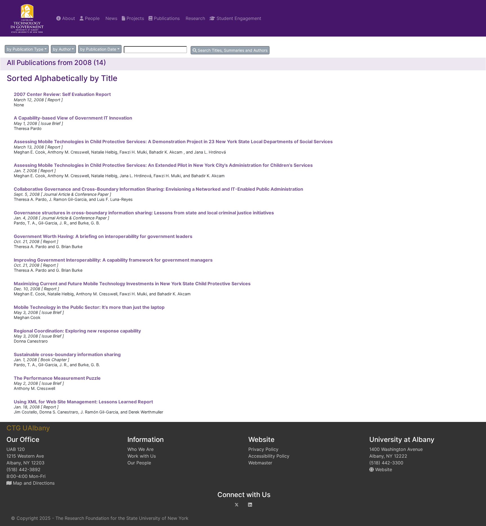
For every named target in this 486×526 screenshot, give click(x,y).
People (92, 18)
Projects (134, 18)
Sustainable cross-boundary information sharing (67, 354)
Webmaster (260, 463)
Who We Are (140, 449)
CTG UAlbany (28, 428)
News (110, 18)
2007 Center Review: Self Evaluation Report (62, 94)
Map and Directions (33, 483)
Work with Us (141, 456)
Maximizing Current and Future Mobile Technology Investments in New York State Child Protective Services (132, 283)
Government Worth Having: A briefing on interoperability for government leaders (103, 236)
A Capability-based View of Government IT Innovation (73, 118)
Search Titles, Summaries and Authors (232, 50)
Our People (139, 463)
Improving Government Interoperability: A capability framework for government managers (113, 260)
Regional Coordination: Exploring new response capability (77, 331)
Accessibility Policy (268, 456)
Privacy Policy (263, 449)
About (68, 18)
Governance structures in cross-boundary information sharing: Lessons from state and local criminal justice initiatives (144, 212)
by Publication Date (98, 49)
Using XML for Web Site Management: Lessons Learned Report (83, 401)
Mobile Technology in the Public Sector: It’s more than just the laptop (89, 307)
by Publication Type (25, 49)
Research (194, 18)
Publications (166, 18)
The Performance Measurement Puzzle (57, 378)
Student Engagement (238, 18)
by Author (62, 49)
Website (383, 469)
